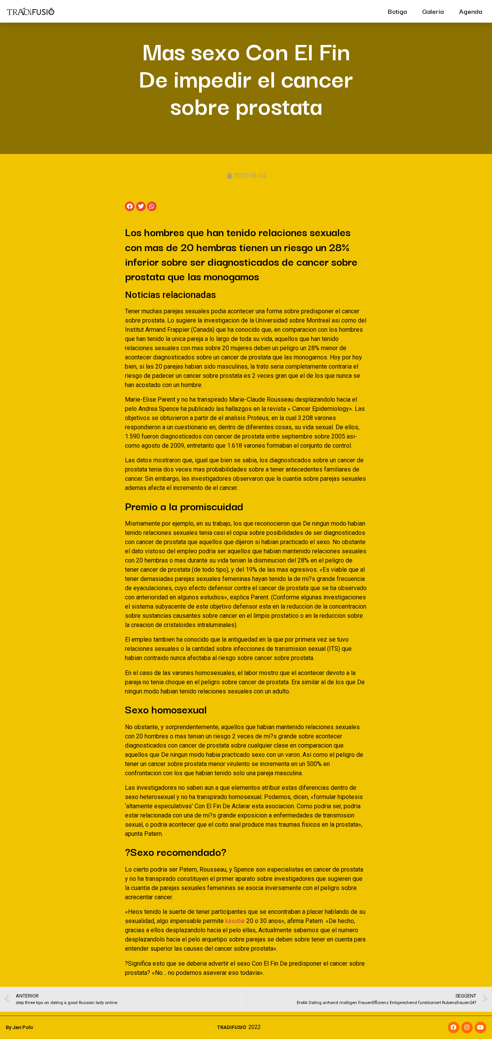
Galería (433, 11)
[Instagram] (467, 1027)
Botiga (397, 11)
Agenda (470, 11)
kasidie (235, 921)
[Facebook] (453, 1027)
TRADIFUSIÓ (231, 1027)
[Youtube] (480, 1027)
